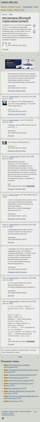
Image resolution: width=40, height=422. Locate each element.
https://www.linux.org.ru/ (8, 415)
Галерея (11, 7)
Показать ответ (13, 91)
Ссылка (5, 49)
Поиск (22, 10)
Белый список (13, 401)
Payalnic (11, 146)
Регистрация (28, 7)
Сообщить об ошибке (8, 413)
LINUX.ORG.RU (9, 2)
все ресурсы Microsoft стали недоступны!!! (16, 19)
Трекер (16, 10)
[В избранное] (34, 25)
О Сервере (5, 411)
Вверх (35, 411)
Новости (4, 7)
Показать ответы (14, 272)
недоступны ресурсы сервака (19, 380)
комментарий (13, 96)
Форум (3, 10)
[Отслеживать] (34, 31)
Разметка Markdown (25, 411)
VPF (9, 43)
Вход (36, 7)
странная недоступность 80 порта (20, 375)
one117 (10, 109)
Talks (10, 14)
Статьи (18, 7)
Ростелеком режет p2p (16, 378)
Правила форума (14, 411)
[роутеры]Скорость (15, 388)
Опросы (10, 10)
